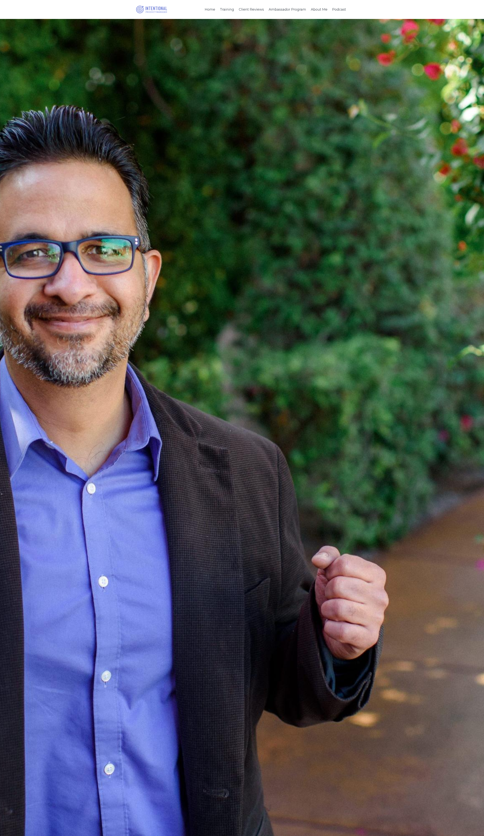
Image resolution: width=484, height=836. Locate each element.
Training (227, 9)
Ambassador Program (287, 9)
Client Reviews (251, 9)
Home (210, 9)
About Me (319, 9)
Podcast (339, 9)
